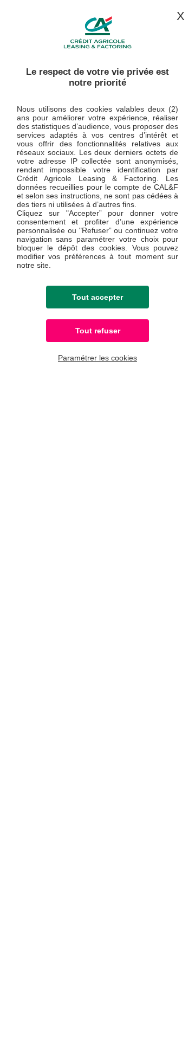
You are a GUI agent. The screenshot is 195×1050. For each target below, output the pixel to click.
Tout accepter (97, 297)
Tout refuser (97, 330)
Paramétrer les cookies (97, 357)
